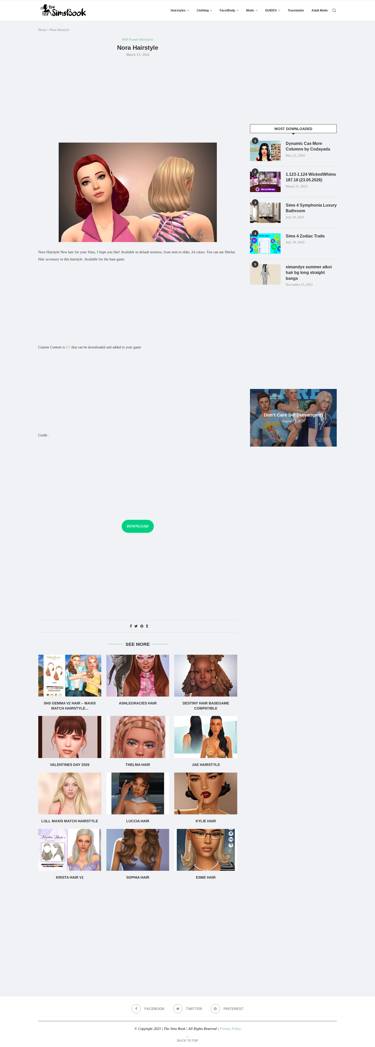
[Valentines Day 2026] (69, 737)
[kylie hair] (205, 793)
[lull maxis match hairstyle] (69, 793)
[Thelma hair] (137, 737)
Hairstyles (178, 10)
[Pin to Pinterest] (141, 626)
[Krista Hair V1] (69, 850)
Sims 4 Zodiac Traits (305, 236)
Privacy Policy (230, 1029)
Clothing (203, 10)
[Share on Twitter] (136, 626)
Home (42, 30)
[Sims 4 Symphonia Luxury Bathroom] (265, 213)
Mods (250, 10)
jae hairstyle (206, 765)
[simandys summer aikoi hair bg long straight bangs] (265, 274)
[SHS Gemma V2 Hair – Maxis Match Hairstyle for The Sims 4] (69, 676)
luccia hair (137, 821)
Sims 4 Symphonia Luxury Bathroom (311, 208)
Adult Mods (319, 10)
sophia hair (137, 877)
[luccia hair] (137, 793)
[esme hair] (205, 850)
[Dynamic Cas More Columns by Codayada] (265, 151)
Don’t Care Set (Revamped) (293, 415)
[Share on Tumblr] (147, 626)
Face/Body (227, 10)
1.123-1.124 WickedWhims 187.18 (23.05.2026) (311, 177)
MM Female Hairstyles (137, 39)
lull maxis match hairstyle (69, 821)
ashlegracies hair (138, 703)
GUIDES (271, 10)
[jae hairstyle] (205, 737)
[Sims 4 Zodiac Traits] (265, 243)
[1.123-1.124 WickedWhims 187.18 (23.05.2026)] (265, 182)
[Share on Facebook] (131, 626)
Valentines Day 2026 (70, 765)
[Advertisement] (137, 99)
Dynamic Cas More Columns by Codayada (308, 146)
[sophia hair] (137, 850)
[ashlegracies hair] (137, 676)
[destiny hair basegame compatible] (205, 676)
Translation (296, 10)
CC (68, 347)
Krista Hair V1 (70, 877)
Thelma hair (138, 765)
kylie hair (206, 821)
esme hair (206, 877)
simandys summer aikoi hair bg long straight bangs (309, 273)
